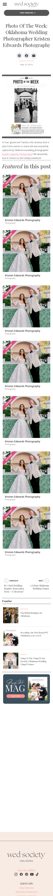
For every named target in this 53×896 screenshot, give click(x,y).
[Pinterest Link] (26, 874)
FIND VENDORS (26, 13)
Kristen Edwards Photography (17, 154)
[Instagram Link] (16, 874)
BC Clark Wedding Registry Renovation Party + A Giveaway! (14, 588)
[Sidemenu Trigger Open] (4, 4)
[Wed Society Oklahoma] (26, 4)
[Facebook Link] (21, 874)
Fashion (24, 609)
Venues (24, 654)
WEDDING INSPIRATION (27, 892)
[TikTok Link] (37, 874)
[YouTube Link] (32, 874)
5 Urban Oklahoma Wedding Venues (39, 587)
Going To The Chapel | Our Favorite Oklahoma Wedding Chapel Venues (33, 661)
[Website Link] (26, 863)
